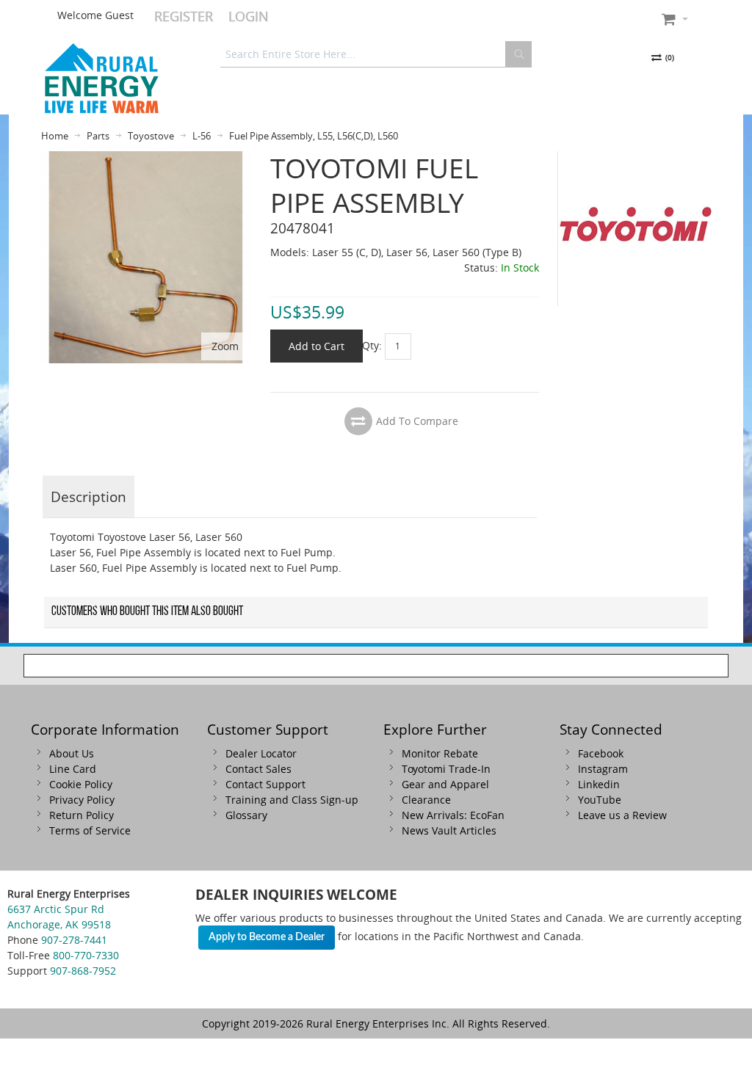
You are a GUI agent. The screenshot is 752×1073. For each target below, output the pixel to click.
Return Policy (81, 815)
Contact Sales (258, 769)
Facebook (600, 753)
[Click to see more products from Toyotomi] (635, 228)
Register (183, 16)
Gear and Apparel (445, 784)
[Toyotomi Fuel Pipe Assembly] (146, 159)
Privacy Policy (82, 800)
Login (248, 16)
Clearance (426, 800)
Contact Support (265, 784)
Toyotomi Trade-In (446, 769)
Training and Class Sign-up (291, 800)
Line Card (72, 769)
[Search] (518, 54)
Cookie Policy (80, 784)
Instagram (603, 769)
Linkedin (599, 784)
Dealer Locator (261, 753)
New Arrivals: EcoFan (453, 815)
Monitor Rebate (440, 753)
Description (88, 496)
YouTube (599, 800)
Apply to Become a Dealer (267, 937)
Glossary (246, 815)
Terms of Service (90, 830)
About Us (71, 753)
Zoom (225, 346)
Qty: (372, 345)
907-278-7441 (74, 940)
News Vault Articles (449, 830)
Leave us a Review (622, 815)
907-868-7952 (83, 971)
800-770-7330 (86, 955)
